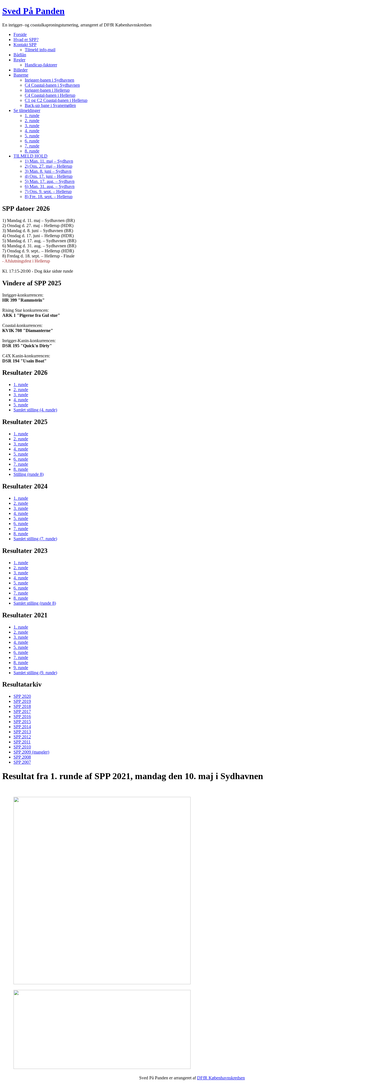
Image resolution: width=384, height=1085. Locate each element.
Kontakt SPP (25, 44)
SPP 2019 (22, 701)
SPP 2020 (22, 696)
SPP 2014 (22, 726)
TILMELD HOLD (30, 156)
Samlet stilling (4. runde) (35, 409)
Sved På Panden (33, 11)
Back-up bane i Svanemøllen (50, 105)
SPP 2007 (22, 762)
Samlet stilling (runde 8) (34, 603)
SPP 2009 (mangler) (31, 752)
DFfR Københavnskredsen (221, 1077)
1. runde (32, 115)
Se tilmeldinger (26, 110)
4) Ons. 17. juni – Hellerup (49, 176)
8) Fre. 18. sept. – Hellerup (49, 196)
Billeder (20, 70)
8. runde (32, 151)
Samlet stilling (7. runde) (35, 538)
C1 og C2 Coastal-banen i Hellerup (56, 100)
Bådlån (19, 54)
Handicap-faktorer (41, 64)
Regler (19, 59)
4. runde (32, 130)
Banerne (20, 75)
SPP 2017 (22, 711)
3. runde (32, 125)
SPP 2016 (22, 716)
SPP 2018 (22, 706)
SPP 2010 (22, 747)
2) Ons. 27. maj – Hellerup (48, 166)
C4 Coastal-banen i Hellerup (50, 95)
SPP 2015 (22, 721)
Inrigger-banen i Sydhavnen (49, 80)
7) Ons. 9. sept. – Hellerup (48, 191)
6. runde (32, 140)
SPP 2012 (22, 736)
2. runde (32, 120)
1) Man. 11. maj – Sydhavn (49, 161)
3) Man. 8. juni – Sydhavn (48, 171)
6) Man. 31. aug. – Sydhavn (49, 186)
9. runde (20, 667)
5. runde (32, 135)
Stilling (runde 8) (28, 474)
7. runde (32, 146)
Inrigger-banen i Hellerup (47, 90)
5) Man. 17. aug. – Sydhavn (49, 181)
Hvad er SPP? (26, 39)
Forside (20, 34)
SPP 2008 (22, 757)
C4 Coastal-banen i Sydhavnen (52, 85)
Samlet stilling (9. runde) (35, 672)
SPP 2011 (22, 741)
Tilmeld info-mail (40, 49)
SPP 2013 (22, 731)
